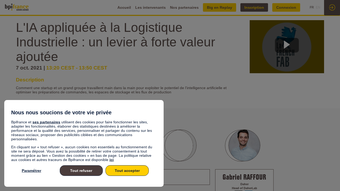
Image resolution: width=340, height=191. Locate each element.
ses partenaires (46, 122)
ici (111, 160)
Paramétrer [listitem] (31, 170)
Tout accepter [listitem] (127, 170)
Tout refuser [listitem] (81, 170)
